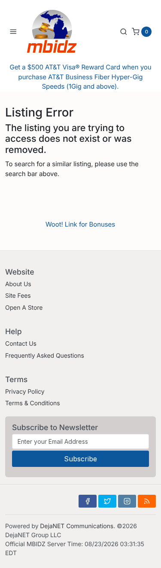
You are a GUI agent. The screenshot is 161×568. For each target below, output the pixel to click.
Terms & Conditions (32, 403)
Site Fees (18, 295)
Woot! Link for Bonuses (80, 224)
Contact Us (20, 343)
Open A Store (24, 307)
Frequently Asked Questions (44, 355)
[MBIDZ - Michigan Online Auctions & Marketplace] (58, 31)
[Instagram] (127, 501)
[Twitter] (107, 501)
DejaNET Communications (76, 526)
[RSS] (147, 501)
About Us (18, 284)
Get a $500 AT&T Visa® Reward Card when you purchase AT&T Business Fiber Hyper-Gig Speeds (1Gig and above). (81, 76)
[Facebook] (88, 501)
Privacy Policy (24, 391)
